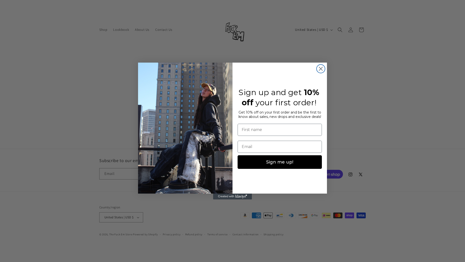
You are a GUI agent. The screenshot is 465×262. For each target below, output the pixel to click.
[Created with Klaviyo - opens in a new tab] (232, 196)
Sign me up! (279, 162)
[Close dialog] (321, 69)
